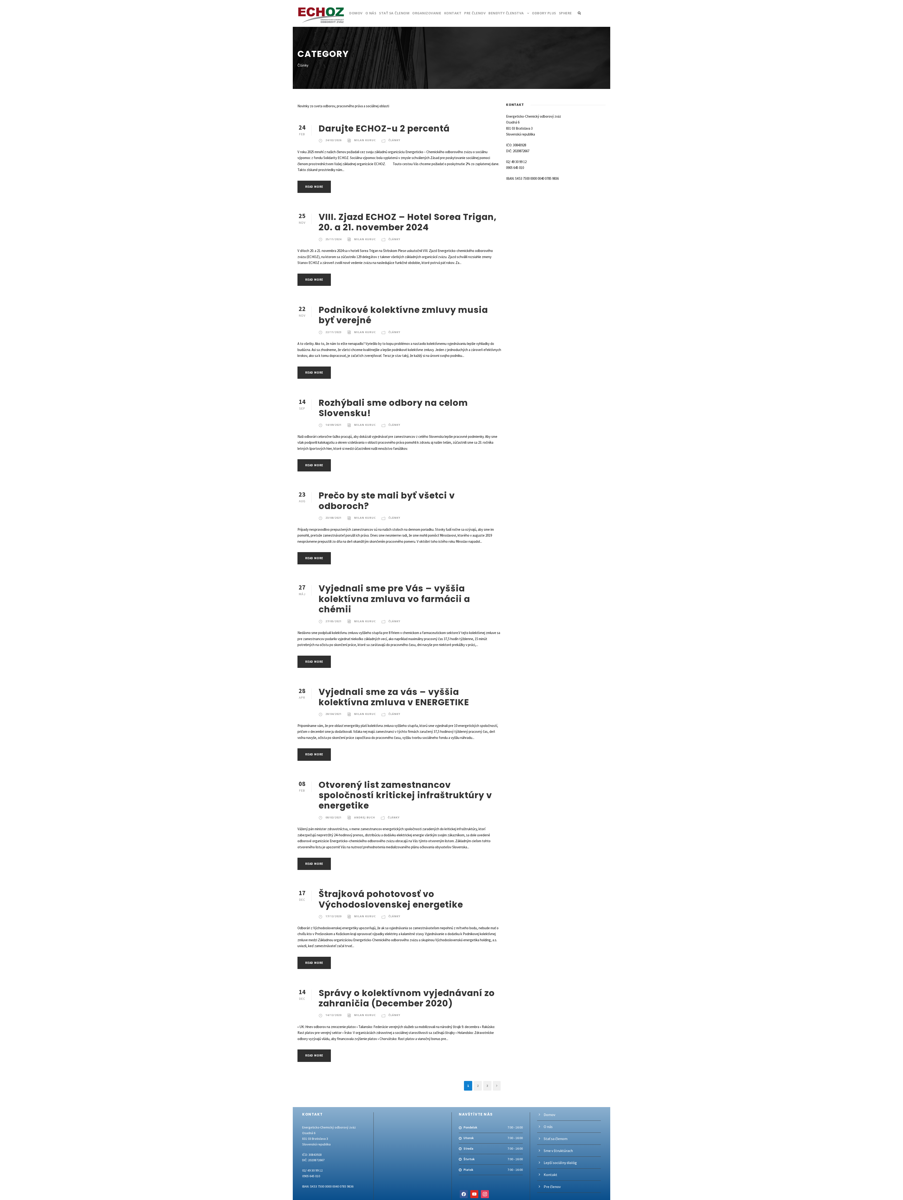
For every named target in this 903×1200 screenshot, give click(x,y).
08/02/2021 (333, 817)
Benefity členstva (506, 13)
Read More (314, 187)
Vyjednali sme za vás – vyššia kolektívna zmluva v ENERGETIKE (394, 697)
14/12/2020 (333, 1015)
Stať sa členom (394, 13)
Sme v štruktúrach (558, 1150)
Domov (356, 13)
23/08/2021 (333, 517)
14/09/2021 (333, 425)
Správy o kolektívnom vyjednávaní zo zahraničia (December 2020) (407, 998)
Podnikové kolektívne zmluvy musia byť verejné (403, 315)
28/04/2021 (333, 714)
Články (394, 140)
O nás (370, 13)
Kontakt (453, 13)
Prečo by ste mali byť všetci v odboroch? (387, 500)
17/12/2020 (333, 916)
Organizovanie (426, 13)
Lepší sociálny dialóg (560, 1162)
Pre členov (475, 13)
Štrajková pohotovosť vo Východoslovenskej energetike (391, 899)
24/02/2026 (333, 140)
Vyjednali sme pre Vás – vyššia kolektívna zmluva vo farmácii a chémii (394, 598)
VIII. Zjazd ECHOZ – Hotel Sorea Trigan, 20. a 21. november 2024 (408, 222)
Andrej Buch (364, 817)
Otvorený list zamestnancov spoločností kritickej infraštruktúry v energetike (405, 795)
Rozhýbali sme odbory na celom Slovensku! (393, 408)
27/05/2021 (333, 621)
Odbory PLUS (544, 13)
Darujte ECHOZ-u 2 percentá (384, 128)
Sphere (565, 13)
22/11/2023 (333, 332)
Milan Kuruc (365, 140)
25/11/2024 (333, 239)
